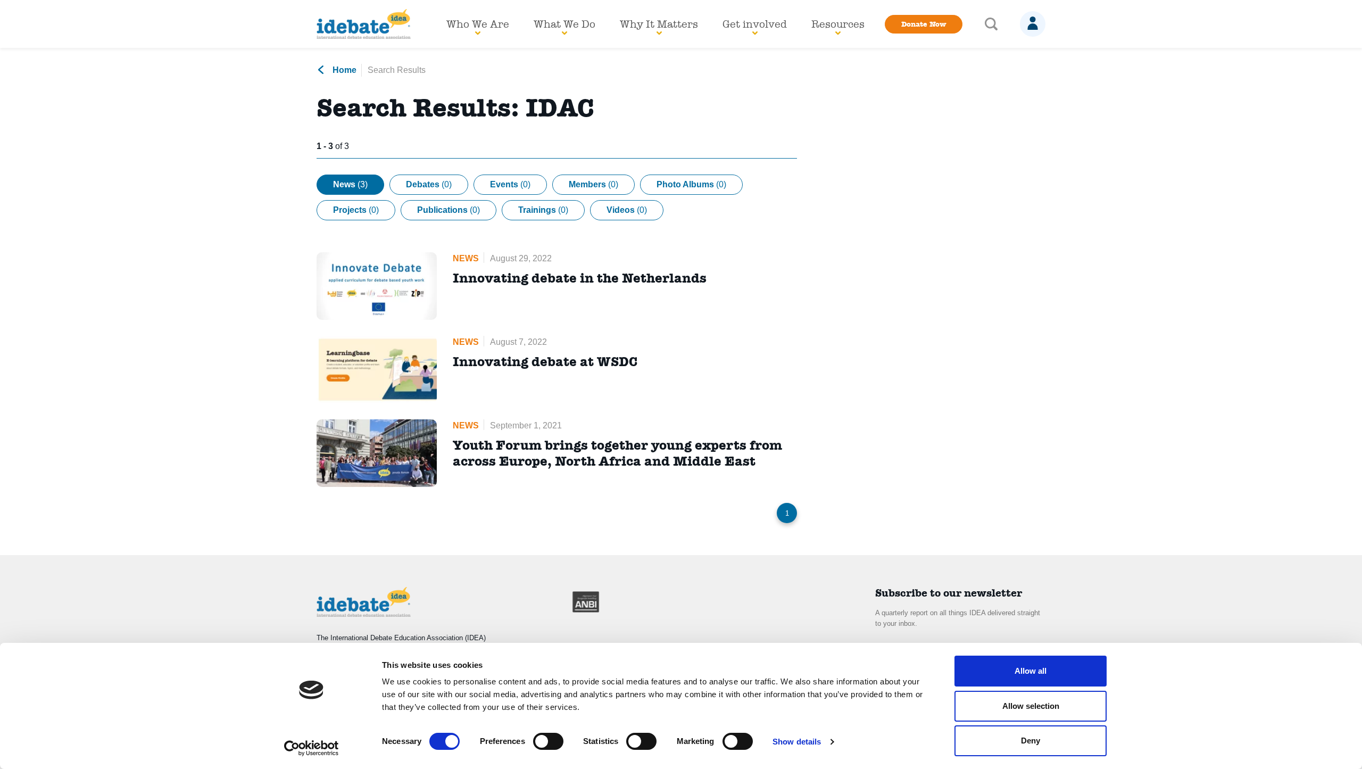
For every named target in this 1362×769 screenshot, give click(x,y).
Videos (627, 209)
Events (510, 184)
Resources (838, 24)
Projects (356, 209)
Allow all (1031, 670)
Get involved (754, 24)
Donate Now (923, 24)
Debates (429, 184)
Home (343, 70)
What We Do (564, 24)
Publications (448, 209)
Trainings (543, 209)
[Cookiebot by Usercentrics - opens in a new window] (311, 748)
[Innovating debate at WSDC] (377, 369)
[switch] (548, 741)
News (350, 184)
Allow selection (1030, 705)
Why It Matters (659, 24)
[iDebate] (364, 24)
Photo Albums (691, 184)
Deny (1030, 740)
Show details (797, 741)
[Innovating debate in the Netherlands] (377, 286)
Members (593, 184)
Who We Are (477, 24)
